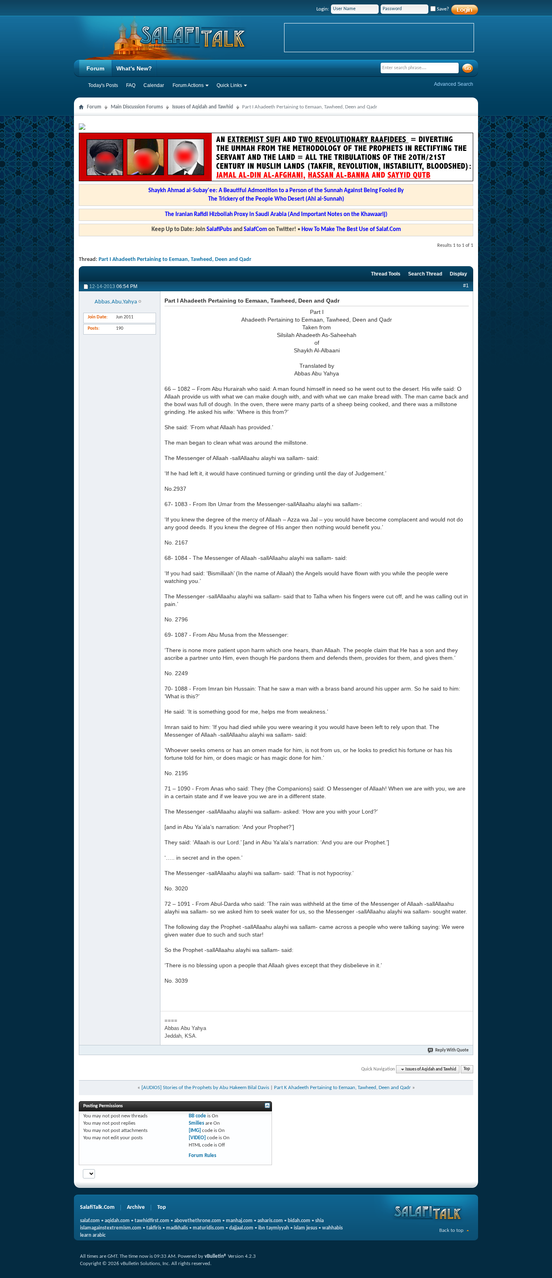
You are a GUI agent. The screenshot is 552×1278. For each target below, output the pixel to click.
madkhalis (177, 1228)
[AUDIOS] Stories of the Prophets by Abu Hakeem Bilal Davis (205, 1087)
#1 (466, 285)
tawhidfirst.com (152, 1220)
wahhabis (332, 1228)
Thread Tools (385, 274)
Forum (95, 68)
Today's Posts (103, 85)
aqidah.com (117, 1220)
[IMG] (195, 1130)
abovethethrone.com (197, 1220)
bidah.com (299, 1220)
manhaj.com (239, 1220)
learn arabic (92, 1235)
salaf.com (90, 1220)
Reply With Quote (452, 1050)
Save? (442, 9)
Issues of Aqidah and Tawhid (202, 107)
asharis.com (270, 1220)
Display (458, 274)
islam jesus (305, 1228)
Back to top (451, 1230)
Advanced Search (453, 84)
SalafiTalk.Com (97, 1207)
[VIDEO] (197, 1137)
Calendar (153, 85)
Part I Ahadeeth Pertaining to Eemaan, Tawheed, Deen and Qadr (175, 259)
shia (319, 1220)
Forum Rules (202, 1155)
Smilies (196, 1123)
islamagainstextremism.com (110, 1228)
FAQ (130, 85)
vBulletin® (215, 1256)
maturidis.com (208, 1228)
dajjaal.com (241, 1228)
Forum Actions (188, 85)
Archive (136, 1207)
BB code (197, 1116)
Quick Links (229, 85)
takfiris (153, 1228)
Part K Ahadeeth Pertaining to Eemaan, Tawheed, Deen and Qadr (342, 1087)
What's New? (134, 68)
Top (467, 1069)
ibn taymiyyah (273, 1228)
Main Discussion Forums (137, 107)
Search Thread (425, 274)
